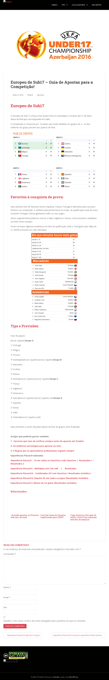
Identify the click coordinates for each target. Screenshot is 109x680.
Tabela (54, 5)
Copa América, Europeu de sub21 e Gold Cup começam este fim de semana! (83, 517)
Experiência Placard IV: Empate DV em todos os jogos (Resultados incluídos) (49, 478)
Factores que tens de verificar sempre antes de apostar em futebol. (49, 441)
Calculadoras (78, 5)
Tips (63, 5)
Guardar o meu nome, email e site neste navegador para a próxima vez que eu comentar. (44, 620)
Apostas (40, 95)
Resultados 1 (85, 460)
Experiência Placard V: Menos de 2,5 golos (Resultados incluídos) (43, 483)
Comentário (9, 554)
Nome (7, 587)
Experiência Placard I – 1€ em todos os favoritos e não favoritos (43, 460)
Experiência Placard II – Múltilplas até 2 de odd (34, 468)
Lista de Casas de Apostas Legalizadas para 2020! (53, 516)
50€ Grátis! (96, 5)
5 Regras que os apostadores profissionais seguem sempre (43, 450)
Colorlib (56, 677)
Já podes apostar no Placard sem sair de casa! (25, 516)
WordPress (73, 677)
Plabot (30, 95)
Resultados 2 (17, 463)
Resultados (70, 468)
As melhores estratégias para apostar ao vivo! (37, 446)
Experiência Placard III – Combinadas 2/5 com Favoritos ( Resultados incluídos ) (51, 473)
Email (6, 597)
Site (5, 607)
